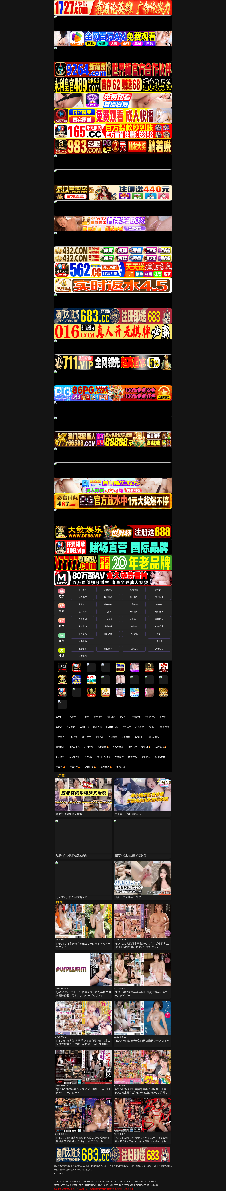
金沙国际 (88, 756)
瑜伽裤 (134, 626)
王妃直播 (73, 736)
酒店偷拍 (164, 726)
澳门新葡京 (153, 736)
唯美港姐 (134, 604)
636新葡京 (118, 746)
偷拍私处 (99, 736)
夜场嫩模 (126, 736)
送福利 (163, 716)
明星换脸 (108, 626)
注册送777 (150, 716)
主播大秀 (60, 736)
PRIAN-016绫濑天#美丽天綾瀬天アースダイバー (142, 1042)
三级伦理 (83, 596)
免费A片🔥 (75, 766)
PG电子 (123, 716)
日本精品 (108, 596)
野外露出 (159, 611)
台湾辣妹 (83, 604)
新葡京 (59, 726)
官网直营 (98, 716)
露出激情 (108, 633)
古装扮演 (83, 619)
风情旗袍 (83, 626)
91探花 (108, 611)
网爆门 (159, 633)
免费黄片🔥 (106, 766)
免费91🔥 (60, 766)
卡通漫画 (83, 633)
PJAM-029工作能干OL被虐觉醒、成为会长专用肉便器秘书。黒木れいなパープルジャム (83, 993)
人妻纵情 (134, 648)
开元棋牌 (85, 716)
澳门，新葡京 (104, 756)
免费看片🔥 (103, 746)
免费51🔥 (146, 746)
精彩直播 (139, 726)
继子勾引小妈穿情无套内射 (72, 855)
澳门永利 (111, 716)
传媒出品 (83, 641)
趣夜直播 (112, 736)
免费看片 (119, 756)
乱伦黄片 (86, 736)
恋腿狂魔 (159, 619)
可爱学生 (134, 619)
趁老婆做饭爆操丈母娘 (69, 813)
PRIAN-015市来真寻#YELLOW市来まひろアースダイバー (83, 945)
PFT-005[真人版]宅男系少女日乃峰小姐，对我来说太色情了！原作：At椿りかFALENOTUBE (83, 1042)
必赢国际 (84, 726)
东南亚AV (159, 604)
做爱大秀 (132, 756)
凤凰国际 (97, 726)
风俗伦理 (159, 648)
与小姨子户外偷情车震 (128, 813)
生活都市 (83, 648)
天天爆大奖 (74, 756)
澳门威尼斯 (160, 756)
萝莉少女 (159, 589)
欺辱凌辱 (83, 611)
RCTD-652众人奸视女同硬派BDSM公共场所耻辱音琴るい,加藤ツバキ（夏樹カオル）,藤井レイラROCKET (142, 1141)
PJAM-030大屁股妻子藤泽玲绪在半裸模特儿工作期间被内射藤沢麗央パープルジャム (142, 945)
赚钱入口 (120, 766)
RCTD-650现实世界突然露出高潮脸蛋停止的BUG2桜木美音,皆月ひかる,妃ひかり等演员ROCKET (140, 1092)
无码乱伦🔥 (161, 746)
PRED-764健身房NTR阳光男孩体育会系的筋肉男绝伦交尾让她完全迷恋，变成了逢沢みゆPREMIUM (83, 1141)
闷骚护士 (159, 626)
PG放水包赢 (112, 726)
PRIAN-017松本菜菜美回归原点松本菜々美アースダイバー (141, 993)
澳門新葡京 (74, 746)
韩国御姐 (108, 604)
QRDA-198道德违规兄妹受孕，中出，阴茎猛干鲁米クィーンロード (83, 1090)
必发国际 (139, 736)
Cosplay (133, 596)
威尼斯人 (60, 716)
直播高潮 (126, 726)
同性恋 (159, 641)
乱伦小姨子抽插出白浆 (128, 897)
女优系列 (108, 619)
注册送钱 (136, 716)
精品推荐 (83, 589)
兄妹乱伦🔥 (90, 766)
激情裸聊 (132, 746)
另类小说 (83, 656)
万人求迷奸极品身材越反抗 (72, 897)
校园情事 (108, 648)
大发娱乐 (60, 746)
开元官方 (60, 756)
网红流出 (134, 611)
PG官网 (72, 716)
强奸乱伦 (108, 589)
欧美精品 (134, 589)
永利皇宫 (88, 746)
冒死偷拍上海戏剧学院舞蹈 (130, 855)
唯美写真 (134, 633)
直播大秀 (145, 756)
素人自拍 (159, 596)
